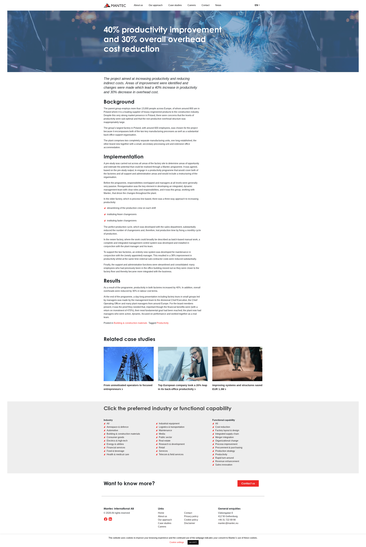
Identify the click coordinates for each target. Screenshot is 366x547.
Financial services (116, 447)
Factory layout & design (227, 430)
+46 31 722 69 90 (227, 520)
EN (256, 5)
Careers (192, 5)
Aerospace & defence (118, 427)
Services (163, 451)
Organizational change (226, 440)
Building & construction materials (130, 323)
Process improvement (226, 444)
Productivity (163, 323)
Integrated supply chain (227, 434)
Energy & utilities (115, 444)
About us (138, 5)
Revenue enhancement (227, 461)
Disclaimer (189, 523)
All (108, 423)
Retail (162, 447)
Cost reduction (222, 427)
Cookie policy (191, 520)
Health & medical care (118, 454)
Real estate (164, 440)
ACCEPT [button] (193, 542)
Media (162, 434)
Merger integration (224, 437)
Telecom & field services (171, 454)
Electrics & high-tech (117, 440)
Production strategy (225, 451)
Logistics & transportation (171, 427)
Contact (205, 5)
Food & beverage (115, 451)
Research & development (172, 444)
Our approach (156, 5)
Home (161, 513)
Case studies (175, 5)
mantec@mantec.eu (228, 523)
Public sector (165, 437)
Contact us (248, 483)
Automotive (112, 430)
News (218, 5)
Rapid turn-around (224, 458)
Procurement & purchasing (228, 447)
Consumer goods (115, 437)
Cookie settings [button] (177, 542)
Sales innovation (223, 464)
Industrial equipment (169, 423)
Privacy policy (191, 516)
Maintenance (165, 430)
